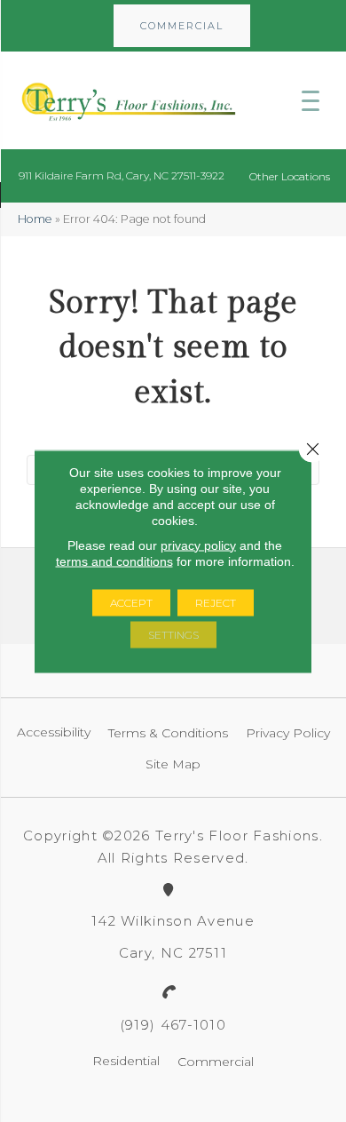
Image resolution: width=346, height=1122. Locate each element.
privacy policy (198, 544)
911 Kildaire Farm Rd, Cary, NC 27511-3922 (121, 175)
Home (35, 219)
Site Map (173, 764)
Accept (131, 602)
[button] (182, 25)
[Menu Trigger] (310, 100)
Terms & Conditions (168, 733)
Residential (126, 1061)
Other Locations (289, 176)
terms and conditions (114, 560)
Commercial (215, 1062)
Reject (215, 602)
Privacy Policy (288, 733)
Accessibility (53, 732)
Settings (173, 634)
